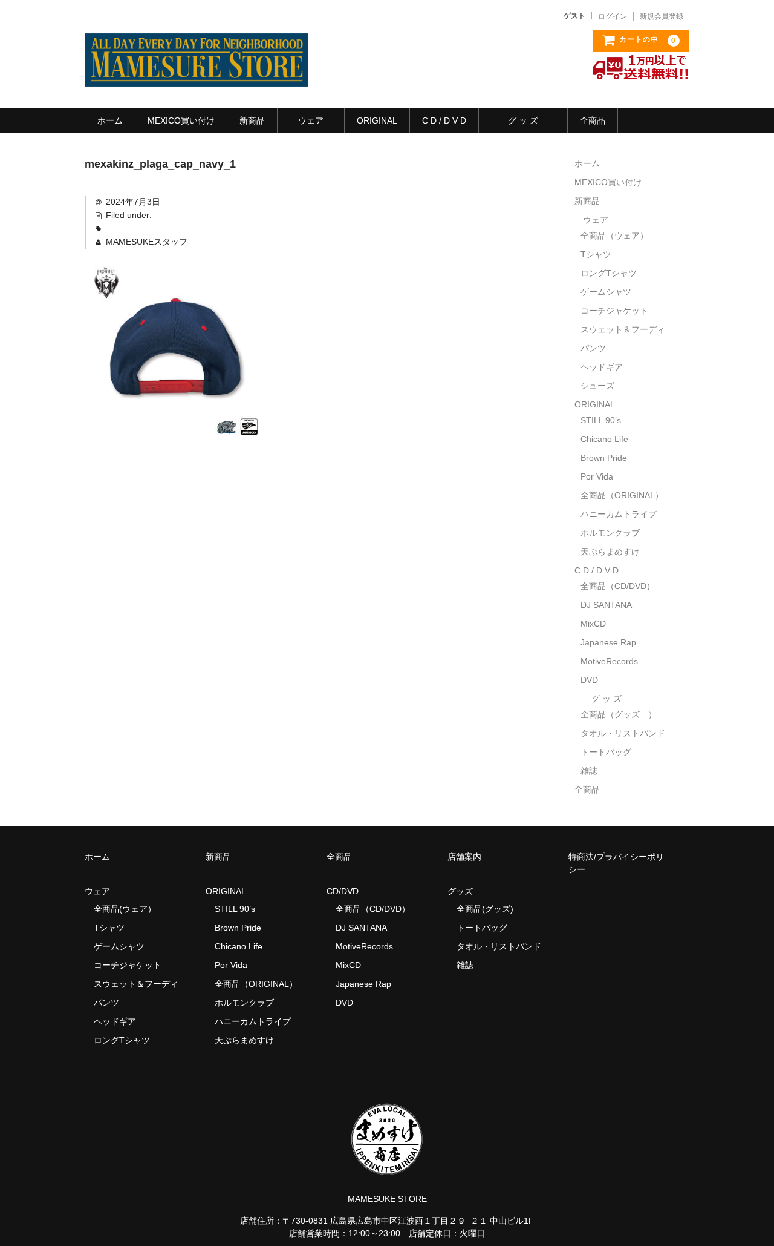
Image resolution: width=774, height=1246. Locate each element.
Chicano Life (604, 439)
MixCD (593, 623)
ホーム (110, 120)
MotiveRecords (609, 661)
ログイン (612, 16)
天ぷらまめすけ (610, 551)
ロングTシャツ (608, 273)
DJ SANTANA (606, 605)
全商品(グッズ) (485, 909)
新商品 (252, 120)
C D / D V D (444, 120)
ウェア (311, 120)
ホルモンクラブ (610, 533)
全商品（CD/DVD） (621, 586)
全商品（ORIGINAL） (621, 495)
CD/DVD (343, 891)
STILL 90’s (600, 420)
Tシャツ (595, 254)
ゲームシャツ (605, 292)
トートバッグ (605, 752)
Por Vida (596, 476)
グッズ (464, 891)
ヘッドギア (601, 367)
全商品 (592, 120)
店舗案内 (464, 857)
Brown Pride (603, 458)
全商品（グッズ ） (618, 714)
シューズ (597, 386)
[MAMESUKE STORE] (196, 74)
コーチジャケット (614, 310)
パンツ (593, 348)
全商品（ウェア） (618, 235)
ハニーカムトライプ (618, 514)
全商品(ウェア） (125, 909)
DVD (589, 680)
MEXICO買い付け (181, 120)
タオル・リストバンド (622, 733)
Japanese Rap (608, 642)
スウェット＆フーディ (622, 329)
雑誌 (588, 771)
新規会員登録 (661, 16)
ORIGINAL (377, 120)
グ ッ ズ (523, 120)
